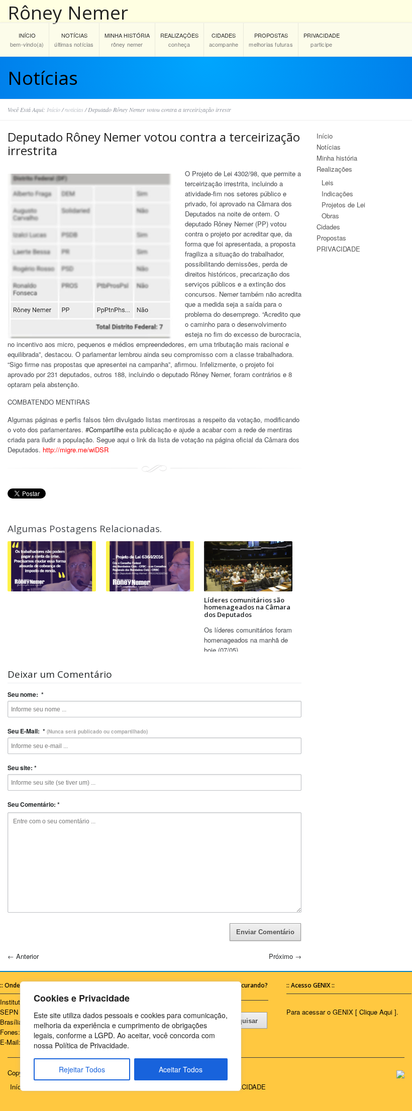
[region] (130, 1036)
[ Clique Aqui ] (375, 1012)
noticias (74, 109)
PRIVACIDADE (338, 249)
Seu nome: (26, 694)
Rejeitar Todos (82, 1069)
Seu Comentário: (34, 804)
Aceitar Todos (180, 1069)
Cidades (328, 226)
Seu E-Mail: (78, 730)
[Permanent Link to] (52, 566)
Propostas (331, 237)
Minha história (337, 158)
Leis (328, 182)
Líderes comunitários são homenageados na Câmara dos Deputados (247, 607)
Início (53, 109)
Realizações (334, 169)
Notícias (329, 147)
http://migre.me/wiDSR (76, 449)
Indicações (337, 193)
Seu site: (22, 767)
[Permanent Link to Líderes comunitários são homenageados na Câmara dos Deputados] (248, 566)
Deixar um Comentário (60, 674)
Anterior (23, 956)
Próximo (285, 956)
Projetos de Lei (343, 204)
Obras (330, 215)
